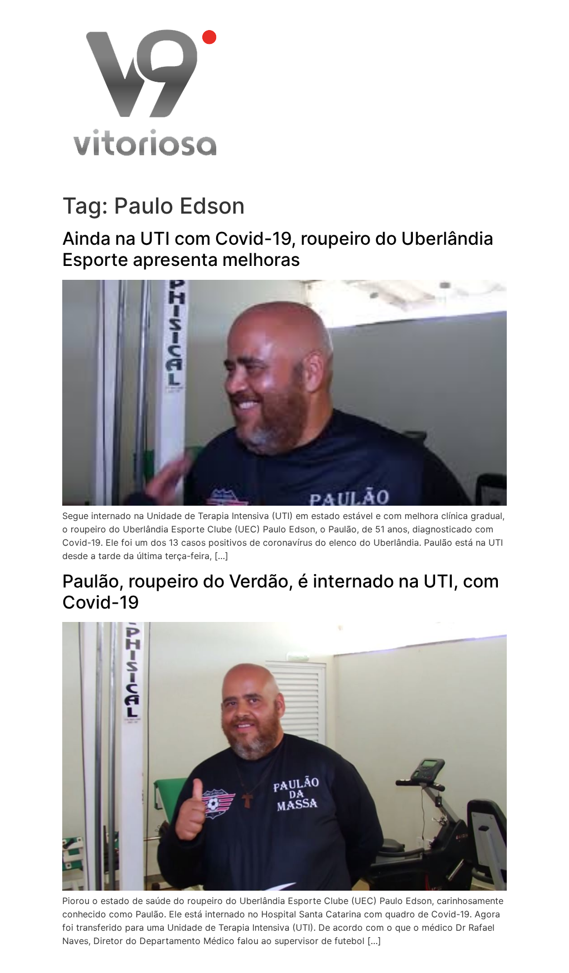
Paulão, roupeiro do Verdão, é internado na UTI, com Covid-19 (280, 591)
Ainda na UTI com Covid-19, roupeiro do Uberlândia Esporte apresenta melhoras (277, 249)
